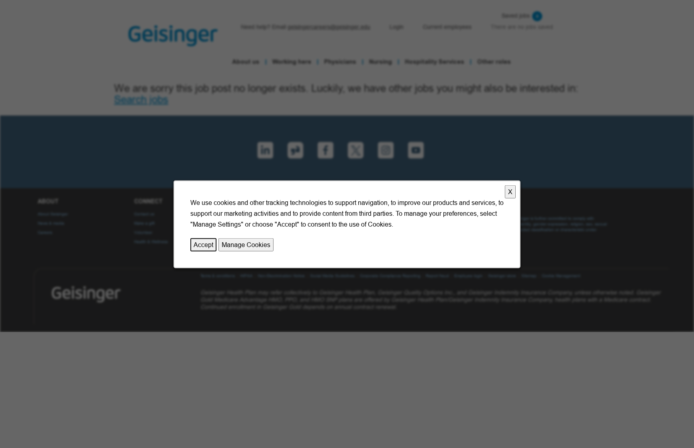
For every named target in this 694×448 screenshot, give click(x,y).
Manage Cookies (246, 244)
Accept (203, 244)
